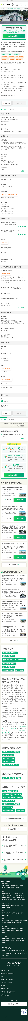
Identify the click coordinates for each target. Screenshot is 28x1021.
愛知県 (3, 913)
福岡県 (3, 938)
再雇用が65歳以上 (6, 379)
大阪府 (3, 920)
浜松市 (22, 913)
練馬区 (8, 895)
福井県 (3, 907)
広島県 (3, 928)
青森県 (21, 885)
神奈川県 (11, 778)
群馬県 (23, 899)
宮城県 (12, 885)
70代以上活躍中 (19, 56)
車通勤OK (4, 242)
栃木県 (3, 62)
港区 (7, 893)
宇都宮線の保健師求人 (9, 663)
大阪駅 (18, 950)
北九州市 (13, 938)
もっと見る (21, 171)
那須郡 (7, 230)
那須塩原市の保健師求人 (10, 652)
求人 (13, 5)
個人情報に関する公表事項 (8, 992)
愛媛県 (21, 930)
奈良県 (13, 922)
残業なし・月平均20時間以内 (9, 194)
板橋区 (21, 895)
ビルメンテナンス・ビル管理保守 (12, 797)
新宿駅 (7, 953)
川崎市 (13, 897)
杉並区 (3, 895)
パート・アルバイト (10, 728)
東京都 (18, 778)
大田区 (16, 893)
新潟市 (7, 905)
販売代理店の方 (5, 995)
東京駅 (7, 955)
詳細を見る (20, 499)
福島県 (17, 887)
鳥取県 (21, 928)
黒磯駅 (19, 62)
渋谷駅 (17, 953)
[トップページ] (1, 8)
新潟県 (3, 905)
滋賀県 (9, 922)
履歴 (17, 5)
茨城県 (14, 899)
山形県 (12, 887)
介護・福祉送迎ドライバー (10, 765)
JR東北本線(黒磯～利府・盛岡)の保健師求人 (13, 660)
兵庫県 (16, 920)
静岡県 (13, 913)
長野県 (12, 905)
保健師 (3, 158)
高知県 (3, 932)
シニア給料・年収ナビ (6, 982)
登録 (21, 5)
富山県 (17, 905)
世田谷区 (21, 893)
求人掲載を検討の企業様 (7, 973)
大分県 (12, 940)
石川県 (21, 905)
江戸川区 (11, 893)
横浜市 (8, 897)
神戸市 (20, 920)
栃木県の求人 (19, 670)
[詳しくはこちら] (14, 494)
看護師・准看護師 (8, 755)
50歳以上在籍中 (6, 273)
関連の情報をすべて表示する (13, 818)
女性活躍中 (8, 732)
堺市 (12, 920)
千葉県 (18, 897)
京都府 (25, 920)
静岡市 (17, 913)
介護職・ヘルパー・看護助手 (11, 752)
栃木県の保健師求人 (8, 667)
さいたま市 (8, 899)
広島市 (7, 928)
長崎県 (23, 938)
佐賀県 (18, 938)
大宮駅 (4, 950)
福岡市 (7, 938)
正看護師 (3, 160)
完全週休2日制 (5, 59)
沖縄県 (3, 942)
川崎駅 (8, 950)
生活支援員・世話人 (8, 758)
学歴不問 (12, 59)
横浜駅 (22, 950)
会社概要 (3, 985)
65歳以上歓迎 (17, 794)
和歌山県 (18, 922)
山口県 (8, 930)
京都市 (4, 922)
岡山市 (16, 928)
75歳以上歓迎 (20, 810)
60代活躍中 (11, 56)
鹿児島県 (22, 940)
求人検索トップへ (15, 829)
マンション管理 (7, 807)
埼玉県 (3, 899)
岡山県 (12, 928)
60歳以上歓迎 (7, 794)
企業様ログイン (5, 970)
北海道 (3, 885)
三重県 (3, 915)
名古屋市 (8, 913)
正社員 (9, 353)
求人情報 (3, 109)
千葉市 (22, 897)
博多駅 (13, 950)
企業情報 (11, 109)
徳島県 (17, 930)
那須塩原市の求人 (8, 670)
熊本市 (7, 940)
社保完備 (18, 730)
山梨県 (8, 907)
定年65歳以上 (19, 59)
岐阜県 (8, 915)
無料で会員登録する (14, 36)
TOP (2, 976)
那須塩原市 (8, 62)
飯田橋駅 (22, 953)
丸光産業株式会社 (6, 626)
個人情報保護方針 (5, 989)
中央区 (17, 895)
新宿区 (12, 895)
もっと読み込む (13, 564)
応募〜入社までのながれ (7, 979)
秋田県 (8, 887)
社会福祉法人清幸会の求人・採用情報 (13, 8)
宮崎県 (17, 940)
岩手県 (3, 887)
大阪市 (7, 920)
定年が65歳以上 (6, 368)
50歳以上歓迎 (7, 791)
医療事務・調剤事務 (8, 761)
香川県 (12, 930)
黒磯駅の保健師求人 (8, 656)
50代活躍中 (4, 56)
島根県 (3, 930)
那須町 (11, 230)
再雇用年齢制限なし (8, 810)
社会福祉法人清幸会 (6, 487)
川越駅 (12, 953)
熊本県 (3, 940)
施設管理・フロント (8, 800)
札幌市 (7, 885)
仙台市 (16, 885)
